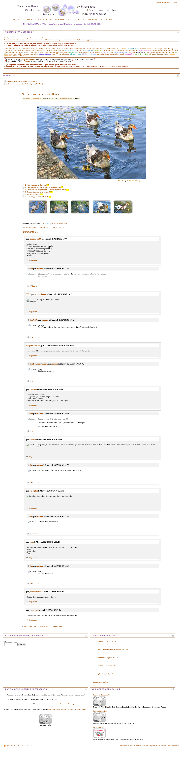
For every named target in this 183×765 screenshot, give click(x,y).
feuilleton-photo (168, 50)
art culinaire (123, 49)
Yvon (32, 541)
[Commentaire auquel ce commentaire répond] (29, 268)
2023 (89, 49)
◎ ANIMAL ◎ (37, 99)
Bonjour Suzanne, (33, 345)
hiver (35, 52)
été (137, 50)
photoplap (34, 490)
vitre (20, 56)
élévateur (107, 50)
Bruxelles (21, 50)
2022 (84, 49)
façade (154, 50)
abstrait (107, 49)
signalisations (114, 54)
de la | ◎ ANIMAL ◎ (21, 81)
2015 (54, 49)
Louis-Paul (34, 610)
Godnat (33, 439)
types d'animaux (162, 54)
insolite (80, 52)
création (43, 50)
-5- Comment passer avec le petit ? (38, 192)
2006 (15, 49)
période (20, 54)
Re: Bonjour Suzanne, (39, 363)
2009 (28, 49)
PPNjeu (58, 54)
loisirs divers (105, 52)
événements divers (145, 50)
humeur (46, 52)
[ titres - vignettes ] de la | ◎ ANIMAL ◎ (24, 84)
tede (46, 345)
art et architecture (133, 49)
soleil (122, 54)
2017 (63, 49)
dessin (55, 50)
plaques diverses (45, 54)
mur (147, 52)
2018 (67, 49)
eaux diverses (70, 50)
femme (160, 50)
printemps (65, 54)
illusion (52, 52)
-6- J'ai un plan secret (33, 194)
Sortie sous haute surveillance (41, 94)
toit (150, 54)
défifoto (49, 50)
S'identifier (159, 3)
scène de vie (104, 54)
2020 (76, 49)
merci (129, 52)
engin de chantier (122, 50)
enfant (113, 50)
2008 (24, 49)
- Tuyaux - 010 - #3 (108, 658)
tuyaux (154, 54)
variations (15, 56)
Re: (31, 268)
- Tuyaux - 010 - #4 (113, 650)
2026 (102, 49)
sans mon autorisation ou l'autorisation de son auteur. (67, 709)
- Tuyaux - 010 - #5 (107, 641)
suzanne (28, 99)
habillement (25, 52)
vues (24, 56)
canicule (28, 50)
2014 (50, 49)
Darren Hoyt (148, 745)
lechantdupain (40, 294)
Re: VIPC (34, 319)
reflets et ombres (75, 54)
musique (152, 52)
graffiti (18, 52)
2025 (97, 49)
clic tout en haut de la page (67, 704)
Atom (19, 746)
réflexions (85, 54)
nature (158, 52)
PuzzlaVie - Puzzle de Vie (102, 695)
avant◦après (159, 49)
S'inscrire (167, 3)
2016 (58, 49)
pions (31, 54)
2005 (10, 49)
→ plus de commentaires (99, 682)
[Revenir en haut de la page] (27, 260)
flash (176, 50)
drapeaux (61, 50)
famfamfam (175, 745)
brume (15, 50)
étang (49, 223)
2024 (93, 49)
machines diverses (120, 52)
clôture (37, 50)
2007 (19, 49)
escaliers (132, 50)
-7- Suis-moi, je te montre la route (37, 197)
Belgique (171, 49)
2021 (80, 49)
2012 (41, 49)
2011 (36, 49)
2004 (6, 49)
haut (31, 52)
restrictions (92, 54)
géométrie (12, 52)
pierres (26, 54)
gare (6, 52)
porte (53, 54)
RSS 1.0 (9, 746)
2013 (45, 49)
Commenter (44, 227)
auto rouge (150, 49)
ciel (33, 50)
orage (11, 54)
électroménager (88, 50)
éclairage (79, 50)
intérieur (86, 52)
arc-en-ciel (114, 49)
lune (111, 52)
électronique (98, 50)
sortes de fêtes (129, 54)
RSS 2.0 (14, 746)
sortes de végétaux (141, 54)
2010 (32, 49)
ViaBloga (129, 745)
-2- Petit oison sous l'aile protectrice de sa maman (43, 187)
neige (163, 52)
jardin (92, 52)
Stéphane (163, 745)
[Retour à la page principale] (71, 15)
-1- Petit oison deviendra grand (36, 185)
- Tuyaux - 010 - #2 (107, 666)
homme (40, 52)
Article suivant (57, 227)
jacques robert (35, 591)
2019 (71, 49)
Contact (174, 3)
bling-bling (8, 50)
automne (143, 49)
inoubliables (72, 52)
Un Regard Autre (99, 727)
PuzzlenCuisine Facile (100, 711)
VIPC (28, 294)
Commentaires (26, 746)
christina (33, 389)
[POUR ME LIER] (45, 723)
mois (133, 52)
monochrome (140, 52)
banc (165, 49)
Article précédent (30, 227)
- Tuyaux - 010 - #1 (106, 674)
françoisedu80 (35, 238)
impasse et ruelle (62, 52)
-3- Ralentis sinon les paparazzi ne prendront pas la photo (46, 190)
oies (44, 223)
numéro (169, 52)
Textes (33, 746)
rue (98, 54)
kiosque (97, 52)
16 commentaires (64, 99)
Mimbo (140, 745)
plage (36, 54)
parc (15, 54)
